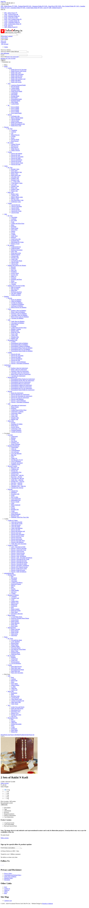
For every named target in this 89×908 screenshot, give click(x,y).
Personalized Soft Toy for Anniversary (21, 388)
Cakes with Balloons (17, 528)
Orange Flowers (15, 144)
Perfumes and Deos (16, 279)
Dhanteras (14, 492)
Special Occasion (12, 466)
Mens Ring (14, 290)
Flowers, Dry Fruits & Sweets (19, 567)
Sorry (12, 456)
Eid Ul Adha (14, 497)
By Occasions (11, 655)
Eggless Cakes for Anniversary (19, 368)
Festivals (10, 489)
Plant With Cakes (16, 668)
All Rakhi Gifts (15, 116)
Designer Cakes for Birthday (19, 313)
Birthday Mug (15, 330)
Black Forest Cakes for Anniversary (21, 374)
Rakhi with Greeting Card (18, 79)
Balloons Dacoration (16, 250)
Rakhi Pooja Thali (16, 125)
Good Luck (14, 660)
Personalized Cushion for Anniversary (21, 385)
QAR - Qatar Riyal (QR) (51, 6)
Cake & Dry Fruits (16, 211)
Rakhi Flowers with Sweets (18, 71)
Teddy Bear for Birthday (18, 321)
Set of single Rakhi (16, 113)
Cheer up (13, 449)
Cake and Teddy (15, 526)
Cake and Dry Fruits (16, 523)
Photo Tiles (14, 624)
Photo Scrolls (14, 632)
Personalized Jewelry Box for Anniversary (22, 380)
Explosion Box (15, 240)
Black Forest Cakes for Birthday (20, 316)
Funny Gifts (14, 334)
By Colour (10, 142)
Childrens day (15, 469)
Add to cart (4, 804)
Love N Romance (16, 461)
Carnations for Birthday (17, 304)
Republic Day (15, 509)
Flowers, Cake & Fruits (17, 551)
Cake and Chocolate (16, 522)
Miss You (13, 455)
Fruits (12, 222)
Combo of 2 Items (13, 520)
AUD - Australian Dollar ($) (14, 7)
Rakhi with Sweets (16, 82)
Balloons (13, 237)
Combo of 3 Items (13, 545)
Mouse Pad (14, 604)
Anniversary (7, 365)
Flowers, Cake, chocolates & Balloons (21, 557)
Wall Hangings (12, 627)
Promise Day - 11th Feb (17, 481)
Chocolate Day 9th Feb (17, 478)
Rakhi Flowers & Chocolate (19, 69)
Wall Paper (14, 635)
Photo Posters (15, 630)
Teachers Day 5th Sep (17, 487)
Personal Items (12, 575)
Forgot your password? (12, 56)
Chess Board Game (16, 699)
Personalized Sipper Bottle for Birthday (22, 351)
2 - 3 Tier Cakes (15, 181)
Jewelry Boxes (15, 427)
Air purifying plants (16, 640)
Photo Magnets (15, 623)
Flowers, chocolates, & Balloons (20, 565)
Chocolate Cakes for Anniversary (20, 372)
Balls (12, 694)
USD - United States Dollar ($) (30, 7)
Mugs (12, 225)
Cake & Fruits (15, 212)
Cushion (13, 679)
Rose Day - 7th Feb (16, 477)
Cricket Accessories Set (17, 700)
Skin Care (14, 282)
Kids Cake (10, 192)
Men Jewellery (15, 288)
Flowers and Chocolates (17, 534)
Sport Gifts (11, 691)
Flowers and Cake (16, 533)
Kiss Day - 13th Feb (16, 484)
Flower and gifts (15, 529)
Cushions (13, 219)
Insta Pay (3, 1)
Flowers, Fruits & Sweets (18, 570)
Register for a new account (8, 58)
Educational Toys (16, 710)
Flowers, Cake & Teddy (17, 554)
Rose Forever (15, 141)
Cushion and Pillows (17, 582)
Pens (12, 607)
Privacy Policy (8, 873)
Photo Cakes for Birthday (18, 312)
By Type (10, 128)
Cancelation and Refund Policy (12, 875)
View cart (3, 41)
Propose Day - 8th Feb (17, 475)
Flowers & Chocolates (17, 156)
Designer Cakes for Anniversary (20, 371)
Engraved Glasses (16, 584)
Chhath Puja (14, 491)
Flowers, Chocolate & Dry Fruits (20, 559)
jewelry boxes (15, 273)
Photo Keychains (16, 610)
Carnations (14, 130)
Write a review (5, 783)
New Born (14, 441)
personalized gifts (9, 573)
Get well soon (15, 452)
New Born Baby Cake (17, 200)
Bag (12, 576)
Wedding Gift (15, 442)
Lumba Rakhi (15, 103)
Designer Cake (15, 180)
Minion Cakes (15, 198)
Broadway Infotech (47, 903)
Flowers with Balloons (17, 399)
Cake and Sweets (16, 525)
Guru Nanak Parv (16, 498)
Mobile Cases (15, 602)
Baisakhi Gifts (15, 515)
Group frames (15, 620)
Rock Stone (14, 626)
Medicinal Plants (15, 654)
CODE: (3, 781)
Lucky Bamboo (15, 641)
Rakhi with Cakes (16, 72)
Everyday (10, 435)
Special (10, 114)
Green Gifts (14, 259)
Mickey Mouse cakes (17, 197)
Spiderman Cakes (16, 201)
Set (8, 105)
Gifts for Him (15, 262)
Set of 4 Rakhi (15, 110)
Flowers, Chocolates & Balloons (20, 363)
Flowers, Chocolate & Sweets (19, 562)
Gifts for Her (14, 264)
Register (7, 53)
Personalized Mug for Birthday (19, 344)
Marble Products (15, 254)
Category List (8, 900)
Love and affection (16, 453)
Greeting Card (15, 598)
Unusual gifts (14, 256)
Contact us (7, 888)
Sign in (3, 53)
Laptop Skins (14, 601)
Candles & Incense (16, 431)
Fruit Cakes (14, 170)
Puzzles (13, 589)
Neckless (13, 278)
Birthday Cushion (16, 329)
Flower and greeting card (18, 531)
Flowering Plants (15, 648)
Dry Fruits (14, 220)
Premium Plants (15, 652)
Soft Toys (13, 592)
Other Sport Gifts (16, 702)
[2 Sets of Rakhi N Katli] (19, 773)
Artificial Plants (15, 248)
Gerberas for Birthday (17, 306)
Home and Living (16, 253)
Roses (12, 138)
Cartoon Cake (15, 195)
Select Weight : (5, 786)
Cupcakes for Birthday (17, 318)
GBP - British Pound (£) (55, 7)
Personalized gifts (12, 340)
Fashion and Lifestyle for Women (17, 265)
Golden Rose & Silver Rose (18, 327)
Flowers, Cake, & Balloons (18, 556)
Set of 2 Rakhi (15, 107)
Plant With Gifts (15, 671)
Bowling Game (15, 696)
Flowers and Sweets (16, 539)
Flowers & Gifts (15, 360)
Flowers (6, 127)
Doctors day (14, 470)
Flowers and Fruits (16, 537)
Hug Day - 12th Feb (16, 483)
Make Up (13, 276)
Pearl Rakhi (14, 97)
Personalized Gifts (13, 718)
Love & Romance (16, 663)
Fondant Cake (15, 178)
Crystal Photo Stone (16, 616)
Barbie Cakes (15, 194)
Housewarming (15, 662)
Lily (12, 133)
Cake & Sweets (15, 209)
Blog (5, 893)
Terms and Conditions (10, 876)
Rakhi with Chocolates (17, 74)
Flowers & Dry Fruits (17, 163)
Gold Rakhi (14, 93)
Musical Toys (15, 713)
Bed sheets (14, 578)
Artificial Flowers (16, 247)
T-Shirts (13, 234)
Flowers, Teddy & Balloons (18, 571)
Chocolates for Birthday (17, 323)
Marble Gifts (14, 338)
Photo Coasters (15, 609)
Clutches (13, 284)
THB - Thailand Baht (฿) (21, 6)
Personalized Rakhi (16, 99)
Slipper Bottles (15, 685)
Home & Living (15, 332)
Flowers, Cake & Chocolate (18, 548)
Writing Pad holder (16, 724)
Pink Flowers (14, 145)
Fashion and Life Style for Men (16, 285)
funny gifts (14, 251)
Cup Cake (14, 184)
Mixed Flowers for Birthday (19, 307)
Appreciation (14, 447)
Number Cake (15, 186)
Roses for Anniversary (17, 393)
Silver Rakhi (14, 102)
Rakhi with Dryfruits (17, 76)
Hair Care (14, 270)
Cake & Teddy (15, 208)
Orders (6, 47)
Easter (13, 495)
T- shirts (13, 686)
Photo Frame (14, 228)
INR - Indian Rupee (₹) (7, 6)
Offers (6, 891)
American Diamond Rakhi (18, 85)
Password (3, 56)
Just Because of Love (17, 459)
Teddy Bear (14, 236)
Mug (12, 587)
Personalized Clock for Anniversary (21, 382)
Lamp (12, 599)
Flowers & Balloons (16, 159)
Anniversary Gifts (16, 428)
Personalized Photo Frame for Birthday (22, 348)
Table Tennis (14, 704)
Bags (12, 677)
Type (9, 83)
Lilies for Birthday (16, 301)
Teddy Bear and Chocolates (18, 543)
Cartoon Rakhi (15, 88)
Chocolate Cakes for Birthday (19, 315)
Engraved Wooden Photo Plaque (20, 618)
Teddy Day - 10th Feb (17, 480)
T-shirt (13, 727)
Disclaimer (7, 879)
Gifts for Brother (15, 119)
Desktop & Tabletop (13, 595)
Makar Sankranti (15, 505)
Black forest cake (16, 175)
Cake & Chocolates (16, 206)
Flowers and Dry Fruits (17, 536)
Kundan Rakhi (15, 96)
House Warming (15, 444)
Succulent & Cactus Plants (18, 649)
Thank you (14, 458)
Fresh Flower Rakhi (16, 91)
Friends (13, 439)
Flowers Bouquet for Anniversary (20, 394)
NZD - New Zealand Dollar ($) (66, 6)
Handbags (14, 271)
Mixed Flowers (15, 135)
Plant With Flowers (16, 666)
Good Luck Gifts (16, 239)
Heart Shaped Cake (16, 172)
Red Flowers (14, 147)
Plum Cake (14, 187)
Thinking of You (15, 464)
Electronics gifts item (17, 613)
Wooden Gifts (15, 257)
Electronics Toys (15, 711)
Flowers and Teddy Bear (18, 540)
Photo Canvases (15, 629)
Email (2, 55)
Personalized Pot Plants (17, 669)
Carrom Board (15, 697)
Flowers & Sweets (16, 161)
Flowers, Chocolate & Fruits (19, 561)
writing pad (14, 690)
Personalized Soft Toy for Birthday (20, 349)
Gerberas (13, 131)
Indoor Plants (14, 644)
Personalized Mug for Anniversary (20, 383)
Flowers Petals (15, 139)
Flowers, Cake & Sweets (18, 553)
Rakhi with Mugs (16, 80)
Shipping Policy (8, 878)
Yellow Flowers (15, 150)
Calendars (14, 596)
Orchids (13, 136)
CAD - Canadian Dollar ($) (11, 21)
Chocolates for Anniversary (18, 405)
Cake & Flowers (15, 205)
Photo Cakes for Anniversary (19, 369)
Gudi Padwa (14, 512)
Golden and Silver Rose (17, 223)
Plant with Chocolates (17, 672)
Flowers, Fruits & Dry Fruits (19, 568)
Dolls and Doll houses (17, 708)
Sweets (13, 233)
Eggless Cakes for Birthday (18, 310)
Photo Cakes (14, 173)
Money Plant (14, 651)
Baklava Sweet (15, 243)
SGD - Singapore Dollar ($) (36, 6)
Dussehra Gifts (15, 494)
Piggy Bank (14, 612)
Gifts (5, 214)
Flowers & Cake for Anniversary (20, 397)
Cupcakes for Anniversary (18, 376)
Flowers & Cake (15, 155)
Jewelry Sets (14, 274)
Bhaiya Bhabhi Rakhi (17, 117)
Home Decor (14, 425)
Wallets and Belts (16, 295)
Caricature (14, 579)
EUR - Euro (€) (44, 7)
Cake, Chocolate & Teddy (18, 547)
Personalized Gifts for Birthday (19, 343)
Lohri (12, 503)
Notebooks (14, 606)
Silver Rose (14, 229)
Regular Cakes (15, 169)
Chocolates (14, 217)
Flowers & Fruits (15, 164)
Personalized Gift (12, 377)
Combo (10, 68)
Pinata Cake (14, 191)
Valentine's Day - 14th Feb (18, 486)
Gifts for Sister (15, 121)
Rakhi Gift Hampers (16, 122)
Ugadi (13, 511)
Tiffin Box (14, 688)
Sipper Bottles (15, 590)
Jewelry (13, 422)
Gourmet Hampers (16, 430)
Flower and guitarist (16, 153)
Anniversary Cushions (17, 411)
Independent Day (16, 500)
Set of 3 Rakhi (15, 108)
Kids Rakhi (14, 94)
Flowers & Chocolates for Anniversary (21, 396)
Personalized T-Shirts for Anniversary (21, 386)
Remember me (6, 62)
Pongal (13, 508)
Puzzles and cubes (16, 714)
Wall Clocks (14, 634)
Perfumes (13, 226)
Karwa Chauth (15, 501)
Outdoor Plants (15, 646)
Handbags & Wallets (16, 424)
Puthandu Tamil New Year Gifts (20, 517)
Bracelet (13, 267)
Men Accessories (15, 287)
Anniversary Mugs (16, 413)
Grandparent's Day (16, 472)
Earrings (13, 268)
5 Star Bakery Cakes (16, 183)
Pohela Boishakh (15, 514)
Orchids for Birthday (17, 302)
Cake (9, 366)
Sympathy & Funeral (17, 463)
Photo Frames (15, 407)
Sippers (13, 231)
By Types (10, 638)
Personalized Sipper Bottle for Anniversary (23, 390)
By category (11, 245)
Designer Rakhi (15, 90)
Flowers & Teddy (16, 158)
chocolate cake (15, 177)
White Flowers (15, 149)
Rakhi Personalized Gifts (18, 124)
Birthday (6, 296)
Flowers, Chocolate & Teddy (19, 564)
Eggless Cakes (15, 189)
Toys (9, 705)
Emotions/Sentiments (13, 445)
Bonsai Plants (15, 643)
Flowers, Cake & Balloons (18, 362)
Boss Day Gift (15, 467)
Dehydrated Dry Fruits (17, 242)
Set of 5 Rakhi (15, 111)
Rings (12, 281)
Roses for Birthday (16, 299)
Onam (13, 506)
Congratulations (15, 450)
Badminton (14, 693)
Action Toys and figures (17, 707)
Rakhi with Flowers (16, 77)
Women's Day (15, 473)
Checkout (3, 42)
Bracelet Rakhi (15, 86)
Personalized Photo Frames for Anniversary (23, 379)
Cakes (6, 166)
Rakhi (5, 66)
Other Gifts (11, 421)
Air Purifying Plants (16, 261)
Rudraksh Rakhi (15, 100)
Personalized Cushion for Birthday (20, 346)
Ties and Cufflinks (16, 293)
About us (6, 890)
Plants (5, 637)
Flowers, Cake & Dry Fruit (18, 550)
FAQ (5, 887)
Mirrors (13, 585)
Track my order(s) (6, 51)
